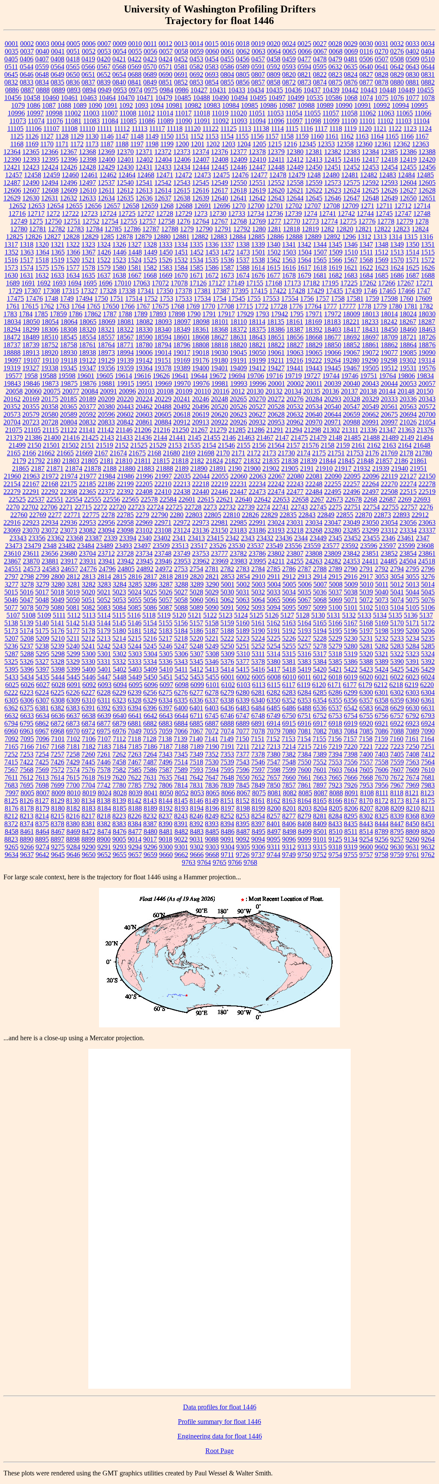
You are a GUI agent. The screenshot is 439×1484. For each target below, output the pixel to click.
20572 (427, 406)
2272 (100, 507)
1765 (93, 306)
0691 (181, 74)
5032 (258, 592)
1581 (134, 267)
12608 (50, 190)
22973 (200, 522)
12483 (387, 175)
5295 (42, 653)
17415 (259, 290)
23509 (161, 545)
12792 (241, 229)
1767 (143, 306)
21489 (390, 437)
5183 (165, 630)
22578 (149, 499)
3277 (11, 584)
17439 (353, 290)
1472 (228, 252)
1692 (44, 283)
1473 (243, 252)
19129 (106, 360)
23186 (257, 530)
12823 (401, 229)
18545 (68, 337)
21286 (256, 429)
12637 (162, 198)
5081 (73, 607)
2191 (307, 468)
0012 (165, 43)
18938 (87, 352)
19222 (313, 360)
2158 (327, 445)
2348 (50, 545)
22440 (200, 491)
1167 (422, 136)
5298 (58, 653)
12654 (55, 205)
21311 (350, 429)
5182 (150, 630)
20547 (351, 406)
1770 (208, 306)
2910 (258, 576)
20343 (427, 399)
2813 (89, 576)
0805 (243, 74)
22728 (192, 507)
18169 (313, 321)
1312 (364, 236)
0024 (289, 43)
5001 (228, 584)
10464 (107, 97)
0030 (366, 43)
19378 (162, 368)
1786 (75, 314)
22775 (90, 514)
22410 (162, 491)
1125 (17, 136)
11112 (122, 128)
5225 (273, 638)
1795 (297, 314)
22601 (186, 499)
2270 (13, 507)
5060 (196, 599)
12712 (403, 205)
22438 (181, 491)
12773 (310, 221)
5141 (57, 623)
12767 (219, 221)
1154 (227, 136)
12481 (349, 175)
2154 (209, 445)
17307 (32, 290)
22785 (125, 514)
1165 (392, 136)
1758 (338, 298)
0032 (397, 43)
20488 (162, 406)
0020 (273, 43)
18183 (332, 321)
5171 (412, 623)
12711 (384, 205)
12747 (403, 213)
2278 (108, 514)
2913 (304, 576)
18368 (219, 329)
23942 (125, 561)
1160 (317, 136)
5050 (73, 599)
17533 (183, 298)
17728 (278, 306)
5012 (397, 584)
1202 (213, 144)
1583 (165, 267)
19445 (332, 368)
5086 (150, 607)
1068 (351, 97)
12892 (331, 236)
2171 (238, 453)
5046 (11, 599)
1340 (273, 244)
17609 (423, 298)
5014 (428, 584)
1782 (426, 306)
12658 (130, 205)
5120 (179, 615)
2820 (197, 576)
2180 (53, 460)
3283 (104, 584)
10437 (312, 90)
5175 (42, 630)
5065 (273, 599)
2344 (301, 538)
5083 (104, 607)
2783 (243, 568)
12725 (126, 213)
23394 (127, 538)
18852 (351, 344)
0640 (366, 66)
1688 (428, 275)
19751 (368, 375)
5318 (335, 653)
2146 (229, 437)
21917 (343, 468)
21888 (164, 468)
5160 (243, 623)
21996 (144, 476)
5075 (412, 599)
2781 (212, 568)
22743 (299, 507)
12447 (257, 167)
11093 (239, 120)
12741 (327, 213)
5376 (227, 661)
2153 (175, 445)
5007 (320, 584)
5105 (412, 607)
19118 (68, 360)
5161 (258, 623)
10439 (331, 90)
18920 (49, 352)
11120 (192, 128)
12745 (384, 213)
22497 (370, 491)
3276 (428, 576)
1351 (428, 244)
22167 (30, 484)
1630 (11, 275)
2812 (73, 576)
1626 (428, 267)
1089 (80, 105)
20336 (408, 399)
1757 (322, 298)
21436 (143, 437)
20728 (49, 422)
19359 (125, 368)
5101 (351, 607)
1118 (335, 128)
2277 (55, 514)
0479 (335, 59)
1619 (335, 267)
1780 (395, 306)
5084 (119, 607)
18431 (370, 329)
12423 (30, 167)
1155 (242, 136)
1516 (11, 259)
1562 (273, 259)
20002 (295, 383)
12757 (147, 221)
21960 (12, 476)
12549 (219, 182)
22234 (257, 484)
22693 (421, 499)
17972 (332, 314)
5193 (304, 630)
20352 (12, 406)
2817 (150, 576)
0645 (11, 74)
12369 (106, 151)
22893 (401, 514)
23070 (30, 530)
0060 (212, 51)
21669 (84, 453)
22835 (288, 514)
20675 (389, 414)
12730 (217, 213)
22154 (12, 484)
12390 (12, 159)
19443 (313, 368)
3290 (212, 584)
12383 (351, 151)
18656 (295, 337)
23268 (313, 530)
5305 (166, 653)
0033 (412, 43)
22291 (30, 491)
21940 (399, 468)
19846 (31, 383)
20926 (238, 422)
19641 (180, 375)
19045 (238, 352)
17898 (176, 314)
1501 (258, 252)
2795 (412, 568)
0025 (304, 43)
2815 (119, 576)
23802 (276, 553)
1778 (364, 306)
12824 (420, 229)
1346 (351, 244)
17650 (110, 306)
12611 (106, 190)
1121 (380, 128)
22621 (224, 499)
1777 (330, 306)
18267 (407, 321)
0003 (42, 43)
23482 (66, 545)
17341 (145, 290)
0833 (26, 82)
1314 (395, 236)
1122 (395, 128)
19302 (407, 360)
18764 (106, 344)
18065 (87, 321)
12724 (108, 213)
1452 (197, 252)
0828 (381, 74)
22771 (72, 514)
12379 (276, 151)
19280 (351, 360)
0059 (197, 51)
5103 (381, 607)
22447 (238, 491)
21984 (106, 476)
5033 (273, 592)
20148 (406, 391)
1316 (426, 236)
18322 (125, 329)
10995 (419, 105)
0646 (26, 74)
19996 (257, 383)
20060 (33, 391)
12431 (144, 167)
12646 (332, 198)
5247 (181, 646)
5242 (104, 646)
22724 (155, 507)
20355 (30, 406)
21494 (424, 437)
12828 (71, 236)
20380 (106, 406)
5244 (134, 646)
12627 (408, 190)
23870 (31, 561)
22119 (389, 476)
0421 (119, 59)
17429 (315, 290)
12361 (382, 144)
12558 (295, 182)
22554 (73, 499)
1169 (32, 144)
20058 (14, 391)
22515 (408, 491)
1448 (135, 252)
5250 (227, 646)
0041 (58, 51)
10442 (349, 90)
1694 (74, 283)
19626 (161, 375)
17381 (202, 290)
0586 (227, 66)
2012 (238, 391)
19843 (12, 383)
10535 (314, 97)
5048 (42, 599)
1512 (381, 252)
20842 (125, 422)
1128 (62, 136)
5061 (212, 599)
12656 (93, 205)
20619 (200, 414)
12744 (365, 213)
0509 (412, 59)
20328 (351, 399)
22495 (332, 491)
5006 (305, 584)
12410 (257, 159)
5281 (366, 646)
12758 (166, 221)
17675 (160, 306)
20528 (276, 406)
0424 (165, 59)
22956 (106, 522)
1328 (150, 244)
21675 (137, 453)
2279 (142, 514)
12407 (201, 159)
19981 (220, 383)
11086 (146, 120)
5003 (258, 584)
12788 (169, 229)
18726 (427, 337)
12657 (111, 205)
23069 (12, 530)
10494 (239, 97)
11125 (228, 128)
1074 (366, 97)
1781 (411, 306)
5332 (119, 661)
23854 (408, 553)
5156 (181, 623)
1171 (62, 144)
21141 (87, 429)
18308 (68, 329)
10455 (425, 90)
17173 (292, 283)
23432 (265, 538)
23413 (196, 538)
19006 (144, 352)
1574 (26, 267)
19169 (181, 360)
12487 (12, 182)
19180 (219, 360)
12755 (128, 221)
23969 (220, 561)
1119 (350, 128)
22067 (276, 476)
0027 (320, 43)
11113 (139, 128)
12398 (87, 159)
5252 (258, 646)
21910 (324, 468)
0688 (134, 74)
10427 (198, 90)
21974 (69, 476)
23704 (87, 553)
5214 (119, 638)
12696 (221, 205)
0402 (412, 51)
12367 (68, 151)
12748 (421, 213)
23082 (87, 530)
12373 (181, 151)
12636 (144, 198)
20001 (276, 383)
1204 (244, 144)
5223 (243, 638)
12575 (351, 182)
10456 (12, 97)
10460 (50, 97)
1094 (157, 105)
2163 (389, 445)
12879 (143, 236)
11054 (294, 113)
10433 (236, 90)
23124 (181, 530)
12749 (18, 221)
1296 (349, 236)
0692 (196, 74)
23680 (68, 553)
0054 (119, 51)
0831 (428, 74)
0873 (304, 82)
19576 (427, 368)
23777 (219, 553)
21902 (271, 468)
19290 (370, 360)
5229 (335, 638)
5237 (26, 646)
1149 (152, 136)
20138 (368, 391)
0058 (181, 51)
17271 (424, 283)
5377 (243, 661)
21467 (265, 437)
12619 (257, 190)
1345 (335, 244)
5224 (258, 638)
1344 (320, 244)
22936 (68, 522)
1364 (42, 252)
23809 (332, 553)
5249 (212, 646)
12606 (12, 190)
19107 (31, 360)
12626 (389, 190)
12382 (332, 151)
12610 (87, 190)
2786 (289, 568)
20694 (408, 414)
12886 (275, 236)
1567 (351, 259)
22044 (201, 476)
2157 (293, 445)
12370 (125, 151)
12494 (49, 182)
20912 (181, 422)
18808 (200, 344)
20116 (221, 391)
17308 (51, 290)
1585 (196, 267)
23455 (371, 538)
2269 (405, 499)
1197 (137, 144)
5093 (258, 607)
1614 (258, 267)
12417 (370, 159)
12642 (257, 198)
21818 (180, 460)
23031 (295, 522)
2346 (388, 538)
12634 (106, 198)
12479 (296, 175)
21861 (418, 460)
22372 (106, 491)
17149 (235, 283)
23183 (238, 530)
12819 (310, 229)
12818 (291, 229)
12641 (238, 198)
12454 (389, 167)
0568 (119, 66)
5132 (349, 615)
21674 (118, 453)
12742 (346, 213)
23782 (238, 553)
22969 (144, 522)
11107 (51, 128)
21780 (423, 453)
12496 (68, 182)
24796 (107, 568)
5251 (243, 646)
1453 (212, 252)
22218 (200, 484)
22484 (313, 491)
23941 (106, 561)
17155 (254, 283)
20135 (311, 391)
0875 (335, 82)
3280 (58, 584)
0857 (258, 82)
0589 (243, 66)
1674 (243, 275)
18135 (275, 321)
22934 (49, 522)
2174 (303, 453)
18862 (389, 344)
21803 (70, 460)
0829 (397, 74)
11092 (220, 120)
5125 (256, 615)
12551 (257, 182)
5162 (273, 623)
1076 (397, 97)
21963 (31, 476)
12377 (238, 151)
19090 (427, 352)
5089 (196, 607)
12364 (12, 151)
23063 (427, 522)
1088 (64, 105)
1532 (181, 259)
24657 (69, 568)
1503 (289, 252)
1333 (165, 244)
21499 (17, 445)
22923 (30, 522)
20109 (183, 391)
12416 (351, 159)
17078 (179, 283)
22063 (257, 476)
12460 (70, 175)
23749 (181, 553)
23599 (406, 545)
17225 (349, 283)
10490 (220, 97)
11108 (69, 128)
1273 (200, 213)
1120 (365, 128)
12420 (427, 159)
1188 (122, 144)
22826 (250, 514)
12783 (75, 229)
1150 (167, 136)
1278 (422, 221)
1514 (412, 252)
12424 (49, 167)
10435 (274, 90)
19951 (144, 383)
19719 (293, 375)
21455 (211, 437)
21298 (312, 429)
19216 (294, 360)
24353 (351, 561)
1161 (332, 136)
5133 (364, 615)
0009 (119, 43)
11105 (15, 128)
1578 (88, 267)
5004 (274, 584)
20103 (146, 391)
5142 (73, 623)
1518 (42, 259)
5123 (225, 615)
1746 (370, 290)
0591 (258, 66)
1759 (372, 298)
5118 (149, 615)
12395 (50, 159)
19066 (332, 352)
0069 (351, 51)
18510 (49, 337)
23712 (106, 553)
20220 (125, 399)
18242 (388, 321)
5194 (320, 630)
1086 (33, 105)
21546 (226, 445)
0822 (320, 74)
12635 (125, 198)
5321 (381, 653)
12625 (370, 190)
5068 (320, 599)
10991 (362, 105)
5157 (196, 623)
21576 (310, 445)
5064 (258, 599)
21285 (237, 429)
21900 (252, 468)
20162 (12, 399)
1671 (196, 275)
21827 (233, 460)
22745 (318, 507)
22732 (227, 507)
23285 (351, 530)
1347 (366, 244)
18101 (220, 321)
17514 (133, 298)
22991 (257, 522)
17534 (202, 298)
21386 (33, 437)
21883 (145, 468)
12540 (125, 182)
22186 (106, 484)
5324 (428, 653)
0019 (258, 43)
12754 (109, 221)
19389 (181, 368)
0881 (412, 82)
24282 (332, 561)
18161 (294, 321)
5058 (181, 599)
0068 (336, 51)
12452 (351, 167)
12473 (202, 175)
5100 (335, 607)
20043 (370, 383)
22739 (246, 507)
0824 (351, 74)
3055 (412, 576)
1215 (275, 144)
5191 (273, 630)
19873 (50, 383)
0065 (289, 51)
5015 (11, 592)
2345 (335, 538)
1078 (428, 97)
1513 (397, 252)
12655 (74, 205)
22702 (30, 507)
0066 (305, 51)
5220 (196, 638)
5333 (134, 661)
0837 (88, 82)
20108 (165, 391)
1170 (47, 144)
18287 (426, 321)
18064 (69, 321)
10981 (174, 105)
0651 (88, 74)
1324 (104, 244)
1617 (304, 267)
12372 (162, 151)
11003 (91, 113)
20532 (295, 406)
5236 (11, 646)
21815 (161, 460)
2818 (166, 576)
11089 (165, 120)
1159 (302, 136)
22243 (295, 484)
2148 (335, 437)
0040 (42, 51)
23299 (370, 530)
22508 (389, 491)
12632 (68, 198)
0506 (366, 59)
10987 (287, 105)
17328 (108, 290)
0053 (104, 51)
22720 (117, 507)
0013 (181, 43)
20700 (427, 414)
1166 (407, 136)
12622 (313, 190)
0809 (273, 74)
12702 (293, 205)
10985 (249, 105)
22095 (352, 476)
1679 (304, 275)
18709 (389, 337)
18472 (12, 337)
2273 (210, 507)
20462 (144, 406)
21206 (142, 429)
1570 (397, 259)
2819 (181, 576)
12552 (276, 182)
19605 (104, 375)
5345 (196, 661)
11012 (146, 113)
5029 (212, 592)
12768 (238, 221)
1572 (428, 259)
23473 (13, 545)
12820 (344, 229)
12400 (106, 159)
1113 (244, 128)
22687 (387, 499)
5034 (289, 592)
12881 (180, 236)
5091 (227, 607)
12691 (202, 205)
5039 (366, 592)
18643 (257, 337)
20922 (219, 422)
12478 (277, 175)
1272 (53, 213)
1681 (320, 275)
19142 (144, 360)
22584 (168, 499)
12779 (404, 221)
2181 (107, 460)
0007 (104, 43)
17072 (160, 283)
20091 (108, 391)
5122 (210, 615)
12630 (30, 198)
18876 (427, 344)
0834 (42, 82)
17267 (405, 283)
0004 (58, 43)
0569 (134, 66)
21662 (46, 453)
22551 (54, 499)
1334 (181, 244)
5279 (335, 646)
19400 (200, 368)
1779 (380, 306)
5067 (304, 599)
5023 (119, 592)
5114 (104, 615)
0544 (26, 66)
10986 (268, 105)
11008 (128, 113)
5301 (104, 653)
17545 (236, 298)
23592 (349, 545)
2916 (351, 576)
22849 (325, 514)
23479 (32, 545)
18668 (313, 337)
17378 (183, 290)
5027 (181, 592)
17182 (311, 283)
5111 (59, 615)
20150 (424, 391)
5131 (333, 615)
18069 (106, 321)
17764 (313, 306)
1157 (272, 136)
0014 (196, 43)
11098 (312, 120)
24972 (163, 568)
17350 (164, 290)
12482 (368, 175)
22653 (281, 499)
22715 (83, 507)
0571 (165, 66)
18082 (144, 321)
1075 (381, 97)
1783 (10, 314)
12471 (164, 175)
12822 (382, 229)
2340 (145, 538)
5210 (58, 638)
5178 (88, 630)
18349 (181, 329)
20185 (68, 399)
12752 (90, 221)
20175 (49, 399)
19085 (408, 352)
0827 (366, 74)
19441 (295, 368)
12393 (31, 159)
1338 (243, 244)
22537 (36, 499)
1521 (88, 259)
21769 (389, 453)
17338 (126, 290)
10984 (230, 105)
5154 (150, 623)
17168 (273, 283)
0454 (212, 59)
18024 (408, 314)
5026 (165, 592)
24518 (426, 561)
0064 (274, 51)
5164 (304, 623)
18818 (219, 344)
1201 (197, 144)
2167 (101, 453)
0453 (196, 59)
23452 (352, 538)
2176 (372, 453)
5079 (42, 607)
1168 (17, 144)
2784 (258, 568)
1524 (134, 259)
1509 (336, 252)
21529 (157, 445)
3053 (381, 576)
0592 (273, 66)
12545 (200, 182)
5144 (104, 623)
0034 (428, 43)
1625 (412, 267)
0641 (381, 66)
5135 (395, 615)
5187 (212, 630)
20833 (106, 422)
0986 (182, 90)
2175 (319, 453)
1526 (165, 259)
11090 (183, 120)
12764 (200, 221)
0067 (320, 51)
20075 (51, 391)
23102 (144, 530)
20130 (255, 391)
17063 (141, 283)
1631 (26, 275)
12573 (332, 182)
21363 (406, 429)
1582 (150, 267)
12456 (427, 167)
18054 (50, 321)
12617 (219, 190)
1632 (42, 275)
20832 (87, 422)
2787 (304, 568)
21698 (205, 453)
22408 (144, 491)
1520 (73, 259)
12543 (181, 182)
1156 (257, 136)
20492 (181, 406)
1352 (11, 252)
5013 (412, 584)
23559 (312, 545)
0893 (74, 90)
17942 (279, 314)
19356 (106, 368)
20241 (181, 399)
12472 (183, 175)
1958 (31, 375)
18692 (351, 337)
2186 (401, 460)
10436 (293, 90)
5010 (366, 584)
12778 (385, 221)
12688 (183, 205)
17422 (277, 290)
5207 (11, 638)
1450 (166, 252)
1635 (88, 275)
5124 (241, 615)
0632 (335, 66)
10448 (387, 90)
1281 (274, 229)
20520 (219, 406)
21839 (308, 460)
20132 (274, 391)
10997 (35, 113)
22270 (389, 484)
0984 (166, 90)
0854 (212, 82)
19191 (238, 360)
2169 (188, 453)
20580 (49, 414)
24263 (313, 561)
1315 (411, 236)
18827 (295, 344)
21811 (142, 460)
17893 (157, 314)
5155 (165, 623)
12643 (276, 198)
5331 (104, 661)
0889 (58, 90)
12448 (276, 167)
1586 (212, 267)
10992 (381, 105)
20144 (387, 391)
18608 (200, 337)
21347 (387, 429)
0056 (150, 51)
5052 (104, 599)
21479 (318, 437)
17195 (330, 283)
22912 (420, 514)
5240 (73, 646)
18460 (408, 329)
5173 (11, 630)
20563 (408, 406)
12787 (150, 229)
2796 (428, 568)
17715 (244, 306)
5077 (11, 607)
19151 (162, 360)
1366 (73, 252)
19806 (406, 375)
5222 (227, 638)
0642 (397, 66)
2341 (179, 538)
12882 (199, 236)
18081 (125, 321)
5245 (150, 646)
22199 (125, 484)
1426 (104, 252)
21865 (20, 468)
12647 (351, 198)
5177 (73, 630)
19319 (12, 368)
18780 (144, 344)
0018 (243, 43)
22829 (269, 514)
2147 (282, 437)
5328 (57, 661)
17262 (367, 283)
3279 (42, 584)
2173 (269, 453)
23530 (236, 545)
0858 (273, 82)
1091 (110, 105)
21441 (177, 437)
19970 (182, 383)
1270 (239, 205)
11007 (109, 113)
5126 (272, 615)
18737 (12, 344)
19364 (144, 368)
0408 (57, 59)
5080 (57, 607)
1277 (274, 221)
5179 (104, 630)
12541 (144, 182)
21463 (246, 437)
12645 (313, 198)
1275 (36, 221)
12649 (389, 198)
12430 (125, 167)
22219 (219, 484)
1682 (335, 275)
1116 (306, 128)
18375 (257, 329)
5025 (150, 592)
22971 (162, 522)
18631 (238, 337)
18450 (389, 329)
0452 (181, 59)
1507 (320, 252)
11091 (202, 120)
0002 (27, 43)
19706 (255, 375)
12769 (257, 221)
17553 (271, 298)
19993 (238, 383)
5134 (380, 615)
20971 (332, 422)
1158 (287, 136)
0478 (320, 59)
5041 (397, 592)
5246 (165, 646)
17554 (289, 298)
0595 (320, 66)
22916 (12, 522)
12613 (144, 190)
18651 (276, 337)
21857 (384, 460)
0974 (135, 90)
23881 (50, 561)
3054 (397, 576)
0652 (104, 74)
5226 (289, 638)
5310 (243, 653)
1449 (150, 252)
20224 (144, 399)
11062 (367, 113)
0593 (289, 66)
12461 (89, 175)
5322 (397, 653)
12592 (370, 182)
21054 (427, 422)
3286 (150, 584)
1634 (73, 275)
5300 (89, 653)
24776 (88, 568)
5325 (11, 661)
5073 (381, 599)
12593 (389, 182)
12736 (274, 213)
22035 (182, 476)
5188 (227, 630)
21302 (331, 429)
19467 (351, 368)
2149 (407, 437)
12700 (256, 205)
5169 (381, 623)
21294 (293, 429)
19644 (198, 375)
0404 (428, 51)
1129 (77, 136)
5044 (412, 592)
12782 (56, 229)
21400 (52, 437)
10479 (163, 97)
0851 (165, 82)
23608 (425, 545)
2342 (232, 538)
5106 (428, 607)
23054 (389, 522)
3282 (89, 584)
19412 (257, 368)
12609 (69, 190)
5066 (289, 599)
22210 (162, 484)
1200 (182, 144)
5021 (104, 592)
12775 (348, 221)
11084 (110, 120)
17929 (245, 314)
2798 (27, 576)
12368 (87, 151)
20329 (370, 399)
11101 (367, 120)
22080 (295, 476)
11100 (349, 120)
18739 (30, 344)
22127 (408, 476)
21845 (346, 460)
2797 (11, 576)
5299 (73, 653)
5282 (381, 646)
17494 (84, 298)
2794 (397, 568)
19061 (276, 352)
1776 (296, 306)
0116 (366, 51)
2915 (335, 576)
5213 (104, 638)
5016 (26, 592)
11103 (403, 120)
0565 (73, 66)
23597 (387, 545)
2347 (423, 538)
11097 (294, 120)
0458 (273, 59)
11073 (17, 120)
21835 (271, 460)
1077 (412, 97)
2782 (227, 568)
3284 (119, 584)
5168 (366, 623)
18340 (162, 329)
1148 (137, 136)
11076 (54, 120)
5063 (243, 599)
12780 (18, 229)
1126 (32, 136)
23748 (162, 553)
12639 (200, 198)
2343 (248, 538)
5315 (289, 653)
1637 (104, 275)
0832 (11, 82)
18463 (427, 329)
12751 (72, 221)
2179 (19, 460)
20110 (202, 391)
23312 (389, 530)
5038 (351, 592)
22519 (427, 491)
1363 (27, 252)
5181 (134, 630)
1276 (183, 221)
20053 (408, 383)
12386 (408, 151)
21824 (214, 460)
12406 (182, 159)
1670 (181, 275)
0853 (196, 82)
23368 (74, 538)
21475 (299, 437)
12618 (238, 190)
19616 (142, 375)
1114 (277, 128)
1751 (116, 298)
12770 (291, 221)
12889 (313, 236)
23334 (408, 530)
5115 (119, 615)
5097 (304, 607)
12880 (162, 236)
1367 (89, 252)
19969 (163, 383)
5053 (119, 599)
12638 (181, 198)
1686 (397, 275)
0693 (212, 74)
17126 (198, 283)
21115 (50, 429)
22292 (49, 491)
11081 (73, 120)
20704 (12, 422)
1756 (307, 298)
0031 (381, 43)
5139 (26, 623)
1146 (107, 136)
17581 (355, 298)
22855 (344, 514)
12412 (295, 159)
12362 (401, 144)
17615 (30, 306)
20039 (332, 383)
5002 (243, 584)
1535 (212, 259)
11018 (201, 113)
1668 (150, 275)
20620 (219, 414)
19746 (349, 375)
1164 (377, 136)
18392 (313, 329)
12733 (236, 213)
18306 (49, 329)
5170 (397, 623)
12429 (106, 167)
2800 (58, 576)
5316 (304, 653)
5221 (212, 638)
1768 (177, 306)
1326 (119, 244)
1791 (209, 314)
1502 (274, 252)
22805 (212, 514)
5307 (197, 653)
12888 (294, 236)
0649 (57, 74)
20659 (351, 414)
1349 (397, 244)
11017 (183, 113)
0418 (73, 59)
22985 (238, 522)
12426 (68, 167)
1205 (259, 144)
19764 (387, 375)
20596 (106, 414)
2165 (14, 453)
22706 (48, 507)
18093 (163, 321)
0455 (227, 59)
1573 (11, 267)
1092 (126, 105)
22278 (427, 484)
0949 (104, 90)
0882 (428, 82)
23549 (274, 545)
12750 (53, 221)
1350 (412, 244)
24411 (370, 561)
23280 (332, 530)
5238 (42, 646)
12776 (367, 221)
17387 (221, 290)
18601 (181, 337)
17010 (122, 283)
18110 (238, 321)
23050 (370, 522)
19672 (217, 375)
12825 (14, 236)
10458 (31, 97)
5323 (412, 653)
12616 (200, 190)
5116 (134, 615)
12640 (219, 198)
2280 (176, 514)
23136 (200, 530)
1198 (152, 144)
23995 (257, 561)
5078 (26, 607)
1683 (351, 275)
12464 (126, 175)
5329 (73, 661)
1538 (258, 259)
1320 (42, 244)
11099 (331, 120)
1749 (67, 298)
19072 (370, 352)
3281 (73, 584)
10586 (333, 97)
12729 (183, 213)
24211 (276, 561)
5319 (351, 653)
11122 (210, 128)
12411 (276, 159)
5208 (27, 638)
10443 (368, 90)
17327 (89, 290)
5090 (212, 607)
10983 (211, 105)
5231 (366, 638)
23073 (68, 530)
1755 (254, 298)
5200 (412, 630)
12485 (425, 175)
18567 (125, 337)
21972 (50, 476)
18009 (351, 314)
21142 (105, 429)
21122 (68, 429)
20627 (257, 414)
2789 (335, 568)
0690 (165, 74)
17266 (386, 283)
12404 (163, 159)
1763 (62, 306)
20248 (219, 399)
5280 (351, 646)
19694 (236, 375)
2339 (110, 538)
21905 (289, 468)
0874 (320, 82)
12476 (240, 175)
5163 (289, 623)
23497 (142, 545)
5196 (351, 630)
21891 (217, 468)
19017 (181, 352)
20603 (144, 414)
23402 (162, 538)
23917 (69, 561)
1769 (193, 306)
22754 (371, 507)
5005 (289, 584)
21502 (70, 445)
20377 (87, 406)
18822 (276, 344)
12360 (364, 144)
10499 (295, 97)
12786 (132, 229)
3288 (181, 584)
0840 (119, 82)
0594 (304, 66)
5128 (303, 615)
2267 (317, 499)
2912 (289, 576)
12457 (13, 175)
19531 (408, 368)
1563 (289, 259)
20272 (276, 399)
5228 (320, 638)
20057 (427, 383)
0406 (26, 59)
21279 (218, 429)
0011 (150, 43)
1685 (381, 275)
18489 (30, 337)
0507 (381, 59)
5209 (42, 638)
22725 (174, 507)
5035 (304, 592)
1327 (134, 244)
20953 (276, 422)
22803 (193, 514)
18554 (87, 337)
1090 (95, 105)
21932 (361, 468)
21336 (368, 429)
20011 (314, 383)
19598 (66, 375)
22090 (333, 476)
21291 (274, 429)
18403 (332, 329)
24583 (50, 568)
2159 (343, 445)
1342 (304, 244)
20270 (257, 399)
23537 (255, 545)
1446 (119, 252)
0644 (428, 66)
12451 (332, 167)
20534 (313, 406)
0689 (150, 74)
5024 (134, 592)
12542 (162, 182)
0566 (88, 66)
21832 (252, 460)
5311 (258, 653)
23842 (351, 553)
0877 (366, 82)
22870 (363, 514)
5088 (181, 607)
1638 (119, 275)
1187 (107, 144)
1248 (314, 175)
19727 (312, 375)
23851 (370, 553)
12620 (276, 190)
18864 (408, 344)
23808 (313, 553)
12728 (164, 213)
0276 (397, 51)
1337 (227, 244)
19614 (123, 375)
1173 (92, 144)
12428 (87, 167)
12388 (427, 151)
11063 (386, 113)
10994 (400, 105)
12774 (329, 221)
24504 (407, 561)
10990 (343, 105)
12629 (12, 198)
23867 (12, 561)
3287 (166, 584)
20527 (257, 406)
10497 (277, 97)
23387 (93, 538)
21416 (71, 437)
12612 (125, 190)
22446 (219, 491)
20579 (30, 414)
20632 (295, 414)
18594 (162, 337)
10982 (192, 105)
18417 (351, 329)
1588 (243, 267)
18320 (87, 329)
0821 (304, 74)
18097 (182, 321)
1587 (227, 267)
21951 (418, 468)
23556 (293, 545)
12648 (370, 198)
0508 (397, 59)
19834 (425, 375)
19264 (332, 360)
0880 (397, 82)
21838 (289, 460)
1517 (26, 259)
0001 (11, 43)
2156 (259, 445)
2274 (263, 507)
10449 (406, 90)
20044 (389, 383)
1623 (381, 267)
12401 (125, 159)
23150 (219, 530)
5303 (135, 653)
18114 (257, 321)
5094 (273, 607)
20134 (292, 391)
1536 (227, 259)
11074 (36, 120)
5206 (428, 630)
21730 (286, 453)
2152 (122, 445)
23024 (276, 522)
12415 (332, 159)
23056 (408, 522)
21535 (192, 445)
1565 (320, 259)
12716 (17, 213)
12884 (237, 236)
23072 (49, 530)
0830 (412, 74)
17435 (334, 290)
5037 (335, 592)
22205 (144, 484)
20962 (295, 422)
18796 (181, 344)
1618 (320, 267)
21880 (126, 468)
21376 (425, 429)
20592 (87, 414)
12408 (220, 159)
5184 (181, 630)
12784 (94, 229)
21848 (365, 460)
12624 (351, 190)
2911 (273, 576)
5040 (381, 592)
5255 (289, 646)
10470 (126, 97)
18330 (144, 329)
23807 (295, 553)
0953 (120, 90)
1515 (428, 252)
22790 (159, 514)
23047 (332, 522)
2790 (351, 568)
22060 (238, 476)
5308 (212, 653)
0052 (89, 51)
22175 (68, 484)
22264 (370, 484)
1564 (304, 259)
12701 (274, 205)
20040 (351, 383)
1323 (88, 244)
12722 (70, 213)
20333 (389, 399)
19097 (12, 360)
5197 (366, 630)
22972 (181, 522)
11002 (72, 113)
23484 (85, 545)
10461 (69, 97)
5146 (134, 623)
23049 (351, 522)
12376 (219, 151)
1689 (13, 283)
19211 (276, 360)
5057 (165, 599)
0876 (351, 82)
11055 (312, 113)
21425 (90, 437)
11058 (349, 113)
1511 (366, 252)
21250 (180, 429)
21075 (13, 429)
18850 (332, 344)
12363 (420, 144)
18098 (201, 321)
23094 (106, 530)
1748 (51, 298)
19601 (85, 375)
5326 (26, 661)
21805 (89, 460)
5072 (366, 599)
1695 (90, 283)
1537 (243, 259)
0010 (135, 43)
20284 (313, 399)
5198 (381, 630)
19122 (87, 360)
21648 (421, 445)
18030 (427, 314)
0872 (289, 82)
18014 (389, 314)
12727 (145, 213)
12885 (256, 236)
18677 (332, 337)
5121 (194, 615)
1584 (181, 267)
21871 (54, 468)
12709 (350, 205)
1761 (13, 306)
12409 (238, 159)
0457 (258, 59)
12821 (363, 229)
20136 (330, 391)
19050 (257, 352)
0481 (351, 59)
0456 (243, 59)
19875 (69, 383)
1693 (59, 283)
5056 (150, 599)
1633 (57, 275)
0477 (304, 59)
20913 (200, 422)
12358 (345, 144)
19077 (389, 352)
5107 (13, 615)
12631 (49, 198)
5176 (57, 630)
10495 (258, 97)
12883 (218, 236)
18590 (144, 337)
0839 (104, 82)
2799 (42, 576)
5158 (212, 623)
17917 (226, 314)
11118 (175, 128)
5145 (119, 623)
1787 (110, 314)
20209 (106, 399)
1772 (261, 306)
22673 (334, 499)
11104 (421, 120)
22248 (313, 484)
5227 (304, 638)
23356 (36, 538)
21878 (92, 468)
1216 (290, 144)
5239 (57, 646)
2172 (254, 453)
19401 (219, 368)
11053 (275, 113)
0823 (335, 74)
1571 (412, 259)
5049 (57, 599)
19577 (13, 375)
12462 (108, 175)
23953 (182, 561)
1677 (273, 275)
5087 (165, 607)
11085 (128, 120)
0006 (89, 43)
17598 (389, 298)
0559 (42, 66)
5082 (88, 607)
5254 (273, 646)
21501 (51, 445)
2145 (194, 437)
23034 (313, 522)
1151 (182, 136)
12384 (370, 151)
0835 (57, 82)
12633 (87, 198)
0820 (289, 74)
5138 (11, 623)
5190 (258, 630)
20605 (162, 414)
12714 (421, 205)
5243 (119, 646)
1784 (26, 314)
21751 (336, 453)
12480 (331, 175)
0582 (196, 66)
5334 (150, 661)
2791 (366, 568)
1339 (258, 244)
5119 (164, 615)
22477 (295, 491)
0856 (243, 82)
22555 (92, 499)
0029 (351, 43)
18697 (370, 337)
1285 (107, 236)
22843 (307, 514)
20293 (332, 399)
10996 (16, 113)
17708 (225, 306)
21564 (276, 445)
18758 (68, 344)
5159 (227, 623)
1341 (289, 244)
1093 (141, 105)
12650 (408, 198)
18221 (351, 321)
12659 (149, 205)
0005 (73, 43)
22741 (280, 507)
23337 (427, 530)
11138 (261, 128)
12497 (87, 182)
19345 (68, 368)
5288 (27, 653)
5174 (26, 630)
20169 (30, 399)
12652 (17, 205)
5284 (412, 646)
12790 (204, 229)
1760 (406, 298)
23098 (125, 530)
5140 (42, 623)
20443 (125, 406)
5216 (150, 638)
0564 (57, 66)
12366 (49, 151)
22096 (370, 476)
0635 (351, 66)
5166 (335, 623)
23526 (217, 545)
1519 (57, 259)
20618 (181, 414)
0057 (166, 51)
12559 (313, 182)
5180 (119, 630)
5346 (212, 661)
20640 (313, 414)
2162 (374, 445)
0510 (428, 59)
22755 (390, 507)
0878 (381, 82)
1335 (196, 244)
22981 (219, 522)
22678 (353, 499)
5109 (44, 615)
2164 (405, 445)
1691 (28, 283)
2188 (110, 468)
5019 (73, 592)
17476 (34, 298)
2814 (104, 576)
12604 (408, 182)
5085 (134, 607)
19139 (125, 360)
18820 (238, 344)
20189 (87, 399)
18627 (219, 337)
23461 (405, 538)
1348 (381, 244)
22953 (87, 522)
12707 (312, 205)
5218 (181, 638)
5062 (227, 599)
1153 (212, 136)
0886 (12, 90)
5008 (336, 584)
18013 (370, 314)
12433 (162, 167)
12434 (181, 167)
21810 (123, 460)
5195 (335, 630)
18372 (238, 329)
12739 (293, 213)
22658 (300, 499)
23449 (318, 538)
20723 (30, 422)
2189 (182, 468)
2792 (381, 568)
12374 (200, 151)
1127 (47, 136)
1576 (57, 267)
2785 (273, 568)
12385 (389, 151)
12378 (257, 151)
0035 (11, 51)
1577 (73, 267)
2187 (38, 468)
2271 (66, 507)
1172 (77, 144)
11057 (330, 113)
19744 (331, 375)
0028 (335, 43)
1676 (258, 275)
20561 (389, 406)
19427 (276, 368)
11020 (238, 113)
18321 (106, 329)
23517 (198, 545)
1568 (366, 259)
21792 (36, 460)
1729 (15, 290)
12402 (144, 159)
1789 (140, 314)
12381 (313, 151)
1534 (196, 259)
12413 (313, 159)
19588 (48, 375)
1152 (197, 136)
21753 (355, 453)
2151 (87, 445)
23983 (238, 561)
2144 (160, 437)
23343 (18, 538)
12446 (238, 167)
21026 (408, 422)
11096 (276, 120)
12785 (113, 229)
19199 (257, 360)
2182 (197, 460)
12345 (307, 144)
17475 (15, 298)
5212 (88, 638)
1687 (412, 275)
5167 (351, 623)
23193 (276, 530)
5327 (42, 661)
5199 (397, 630)
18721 (408, 337)
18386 (276, 329)
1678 (289, 275)
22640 (243, 499)
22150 (427, 476)
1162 (347, 136)
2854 (243, 576)
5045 (428, 592)
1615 (273, 267)
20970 (313, 422)
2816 (135, 576)
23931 (87, 561)
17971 (313, 314)
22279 (12, 491)
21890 (198, 468)
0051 (73, 51)
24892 (144, 568)
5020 (88, 592)
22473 (257, 491)
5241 (88, 646)
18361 (200, 329)
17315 (70, 290)
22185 (87, 484)
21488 (371, 437)
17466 (406, 290)
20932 (257, 422)
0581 (181, 66)
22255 (332, 484)
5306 (181, 653)
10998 (54, 113)
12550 (238, 182)
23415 (215, 538)
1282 (327, 229)
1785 (41, 314)
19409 (238, 368)
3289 (197, 584)
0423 (150, 59)
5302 (119, 653)
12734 (255, 213)
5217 (165, 638)
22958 (125, 522)
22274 (408, 484)
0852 (181, 82)
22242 (276, 484)
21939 (380, 468)
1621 (351, 267)
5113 (89, 615)
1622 (366, 267)
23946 (163, 561)
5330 (88, 661)
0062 (243, 51)
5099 (320, 607)
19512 (389, 368)
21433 (124, 437)
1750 (101, 298)
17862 (92, 314)
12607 (31, 190)
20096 (127, 391)
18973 (106, 352)
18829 (313, 344)
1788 (125, 314)
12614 (162, 190)
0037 (27, 51)
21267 (199, 429)
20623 (238, 414)
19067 (351, 352)
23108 (162, 530)
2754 (196, 568)
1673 (227, 275)
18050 (31, 321)
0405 (11, 59)
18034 (12, 321)
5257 (304, 646)
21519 (104, 445)
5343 (181, 661)
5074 (397, 599)
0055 (135, 51)
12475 (221, 175)
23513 (180, 545)
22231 (238, 484)
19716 (274, 375)
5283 (397, 646)
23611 (31, 553)
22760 (18, 514)
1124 (425, 128)
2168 (154, 453)
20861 (144, 422)
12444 (200, 167)
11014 (164, 113)
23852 (389, 553)
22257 (351, 484)
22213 (181, 484)
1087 (49, 105)
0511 (11, 66)
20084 (89, 391)
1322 (73, 244)
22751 (352, 507)
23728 (125, 553)
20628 (276, 414)
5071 (351, 599)
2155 (243, 445)
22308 (68, 491)
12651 (427, 198)
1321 (57, 244)
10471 (144, 97)
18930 (68, 352)
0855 (227, 82)
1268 (167, 205)
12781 (37, 229)
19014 (162, 352)
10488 (201, 97)
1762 (47, 306)
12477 (259, 175)
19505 (370, 368)
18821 (257, 344)
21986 (125, 476)
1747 (423, 290)
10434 (255, 90)
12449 (295, 167)
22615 (205, 499)
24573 (31, 568)
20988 (351, 422)
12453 (370, 167)
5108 (29, 615)
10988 (306, 105)
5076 (428, 599)
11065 (404, 113)
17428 (296, 290)
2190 (235, 468)
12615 (181, 190)
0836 (73, 82)
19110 (50, 360)
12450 (313, 167)
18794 (162, 344)
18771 (125, 344)
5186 (196, 630)
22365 (87, 491)
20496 (200, 406)
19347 (87, 368)
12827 (52, 236)
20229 (162, 399)
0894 (89, 90)
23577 (331, 545)
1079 (18, 105)
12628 (427, 190)
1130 (92, 136)
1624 (397, 267)
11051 (257, 113)
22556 (111, 499)
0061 (228, 51)
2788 (320, 568)
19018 (200, 352)
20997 (389, 422)
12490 (30, 182)
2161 (358, 445)
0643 (412, 66)
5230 (351, 638)
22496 (351, 491)
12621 (295, 190)
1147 (122, 136)
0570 (150, 66)
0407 (42, 59)
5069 (335, 599)
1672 (212, 275)
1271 (367, 205)
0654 (119, 74)
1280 (259, 229)
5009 (351, 584)
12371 (144, 151)
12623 (332, 190)
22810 (231, 514)
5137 (426, 615)
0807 (258, 74)
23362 (55, 538)
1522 (104, 259)
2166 (29, 453)
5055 (134, 599)
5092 (243, 607)
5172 (428, 623)
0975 (151, 90)
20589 (68, 414)
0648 (42, 74)
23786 (257, 553)
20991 (370, 422)
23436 (283, 538)
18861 (370, 344)
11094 (257, 120)
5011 (381, 584)
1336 (212, 244)
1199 (167, 144)
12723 (89, 213)
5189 (243, 630)
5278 (320, 646)
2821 (212, 576)
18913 (30, 352)
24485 (388, 561)
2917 (366, 576)
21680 (171, 453)
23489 (104, 545)
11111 (104, 128)
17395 (240, 290)
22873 (382, 514)
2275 (335, 507)
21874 (73, 468)
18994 (125, 352)
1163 (362, 136)
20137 (349, 391)
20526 (238, 406)
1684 (366, 275)
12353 (326, 144)
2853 (228, 576)
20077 (70, 391)
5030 (227, 592)
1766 (128, 306)
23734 (144, 553)
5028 (196, 592)
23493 (123, 545)
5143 (88, 623)
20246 (200, 399)
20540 (332, 406)
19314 (426, 360)
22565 (130, 499)
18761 (87, 344)
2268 (370, 499)
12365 (30, 151)
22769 (37, 514)
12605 (427, 182)
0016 (227, 43)
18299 (30, 329)
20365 (68, 406)
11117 (157, 128)
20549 (370, 406)
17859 (58, 314)
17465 (387, 290)
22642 (262, 499)
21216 (161, 429)
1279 (187, 229)
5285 (428, 646)
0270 (381, 51)
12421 (12, 167)
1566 (335, 259)
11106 (33, 128)
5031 (243, 592)
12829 (90, 236)
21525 (138, 445)
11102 (385, 120)
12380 (295, 151)
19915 (125, 383)
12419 (408, 159)
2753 (181, 568)
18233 (370, 321)
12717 (36, 213)
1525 (150, 259)
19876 (87, 383)
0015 (212, 43)
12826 (33, 236)
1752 (151, 298)
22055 (220, 476)
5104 (397, 607)
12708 (331, 205)
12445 (219, 167)
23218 (295, 530)
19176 (200, 360)
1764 (78, 306)
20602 (125, 414)
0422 (134, 59)
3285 (135, 584)
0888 (43, 90)
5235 (428, 638)
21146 (124, 429)
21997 (163, 476)
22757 (409, 507)
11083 (91, 120)
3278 (27, 584)
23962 (201, 561)
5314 (273, 653)
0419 (88, 59)
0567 (104, 66)
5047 (26, 599)
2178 (406, 453)
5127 (287, 615)
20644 (332, 414)
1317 (11, 244)
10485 (182, 97)
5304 (150, 653)
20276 (295, 399)
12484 (406, 175)
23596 (368, 545)
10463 (88, 97)
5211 (73, 638)
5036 (320, 592)
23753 (200, 553)
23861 (427, 553)
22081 (314, 476)
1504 (305, 252)
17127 (217, 283)
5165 (320, 623)
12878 (124, 236)
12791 (223, 229)
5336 (165, 661)
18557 (106, 337)
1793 (262, 314)
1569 (381, 259)
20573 (12, 414)
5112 (74, 615)
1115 (292, 128)
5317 (320, 653)
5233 (397, 638)
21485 (352, 437)
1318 (26, 244)
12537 (106, 182)
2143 (107, 437)
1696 (105, 283)
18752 (49, 344)
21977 (87, 476)
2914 (320, 576)
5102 (366, 607)
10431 (217, 90)
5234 (412, 638)
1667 (134, 275)
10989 (325, 105)
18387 (295, 329)
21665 (65, 453)
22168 (49, 484)
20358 (49, 406)
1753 (166, 298)
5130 (318, 615)
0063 (258, 51)
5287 (11, 653)
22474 (276, 491)
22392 (125, 491)
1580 (119, 267)
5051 (88, 599)
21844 (327, 460)
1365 (58, 252)
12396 (69, 159)
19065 (313, 352)
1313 (380, 236)
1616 (289, 267)
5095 (289, 607)
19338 (49, 368)
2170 (223, 453)
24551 (12, 568)
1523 (119, 259)
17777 (347, 306)
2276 (426, 507)
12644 (295, 198)
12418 (389, 159)
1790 (194, 314)
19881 (106, 383)
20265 (238, 399)
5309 (228, 653)
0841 (134, 82)
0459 (289, 59)
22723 (136, 507)
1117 (321, 128)
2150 (34, 445)
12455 (408, 167)
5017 (42, 592)
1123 (410, 128)
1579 (104, 267)
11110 (87, 128)
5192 (289, 630)
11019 (220, 113)
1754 (219, 298)
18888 (12, 352)
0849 (150, 82)
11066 (423, 113)
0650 (73, 74)
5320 (366, 653)
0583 (212, 66)
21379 (14, 437)
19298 (388, 360)
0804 (227, 74)
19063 (295, 352)
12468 (145, 175)
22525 (17, 499)
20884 (162, 422)
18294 (12, 329)
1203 (228, 144)
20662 (370, 414)
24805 (126, 568)
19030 (219, 352)
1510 (351, 252)
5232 (381, 638)
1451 (181, 252)
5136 (411, 615)
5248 (196, 646)
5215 (134, 638)
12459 (51, 175)
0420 (104, 59)
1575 (42, 267)
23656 (49, 553)
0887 (27, 90)
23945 (144, 561)
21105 (32, 429)
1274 (310, 213)
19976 (201, 383)
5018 (57, 592)
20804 (68, 422)
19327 (30, 368)
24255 (295, 561)
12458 (32, 175)
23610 (12, 553)
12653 (36, 205)
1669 (165, 275)
